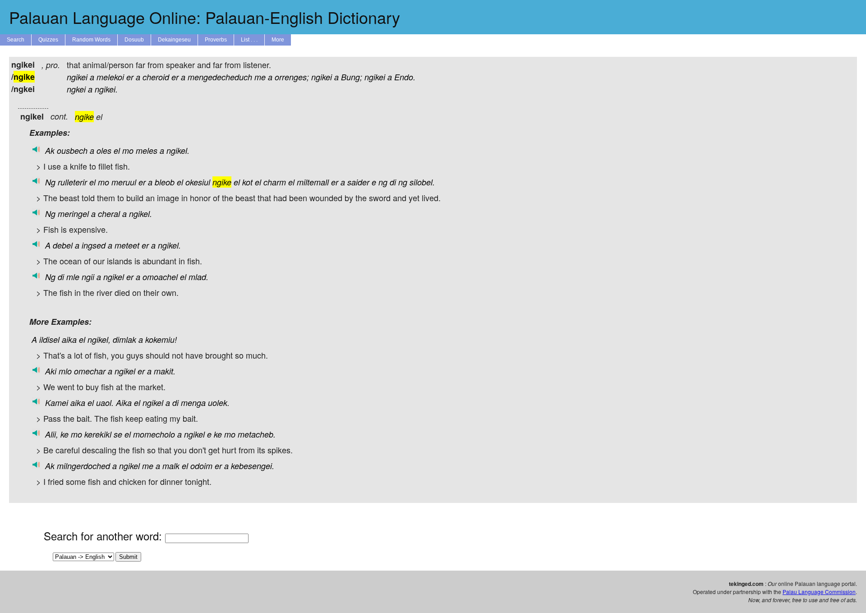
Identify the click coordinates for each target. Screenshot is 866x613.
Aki (50, 371)
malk (171, 465)
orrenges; (292, 77)
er (130, 77)
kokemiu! (161, 339)
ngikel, (99, 339)
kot (247, 182)
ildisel (49, 339)
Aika (124, 402)
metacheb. (257, 434)
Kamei (56, 402)
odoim (201, 465)
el (117, 150)
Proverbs (216, 40)
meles (146, 150)
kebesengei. (252, 465)
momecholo (154, 434)
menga (193, 402)
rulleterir (72, 182)
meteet (127, 245)
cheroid (156, 77)
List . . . (249, 40)
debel (63, 245)
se (118, 434)
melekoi (110, 77)
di (393, 182)
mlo (65, 371)
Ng (50, 182)
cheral (109, 213)
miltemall (313, 182)
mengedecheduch (220, 77)
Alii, (51, 434)
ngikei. (106, 89)
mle (72, 276)
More (278, 40)
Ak (50, 150)
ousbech (72, 150)
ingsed (94, 245)
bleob (165, 182)
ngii (88, 276)
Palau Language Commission (819, 591)
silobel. (422, 182)
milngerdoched (83, 465)
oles (104, 150)
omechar (90, 371)
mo (128, 150)
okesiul (197, 182)
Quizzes (48, 40)
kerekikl (97, 434)
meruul (123, 182)
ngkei (76, 89)
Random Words (91, 40)
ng (382, 182)
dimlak (124, 339)
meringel (73, 213)
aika (69, 339)
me (260, 77)
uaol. (105, 402)
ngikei (77, 77)
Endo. (404, 77)
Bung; (351, 77)
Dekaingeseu (174, 40)
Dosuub (134, 40)
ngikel (113, 276)
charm (274, 182)
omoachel (160, 276)
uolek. (219, 402)
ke (64, 434)
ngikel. (177, 150)
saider (358, 182)
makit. (164, 371)
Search (15, 40)
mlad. (198, 276)
